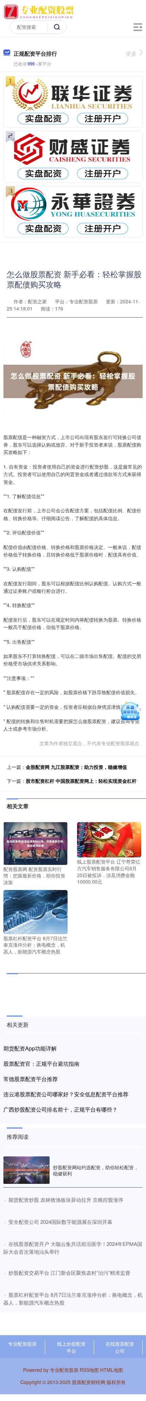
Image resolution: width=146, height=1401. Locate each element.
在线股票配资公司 (120, 1347)
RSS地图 (89, 1369)
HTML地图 (111, 1369)
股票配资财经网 (88, 1382)
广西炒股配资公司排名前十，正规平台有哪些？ (60, 1109)
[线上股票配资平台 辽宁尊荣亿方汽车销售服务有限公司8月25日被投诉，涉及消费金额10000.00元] (109, 839)
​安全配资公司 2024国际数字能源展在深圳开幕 (60, 1221)
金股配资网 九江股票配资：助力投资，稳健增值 (76, 766)
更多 (131, 53)
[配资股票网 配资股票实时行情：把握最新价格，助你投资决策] (35, 842)
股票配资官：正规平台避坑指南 (41, 1063)
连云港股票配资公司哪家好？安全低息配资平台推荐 (65, 1094)
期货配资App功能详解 (30, 1048)
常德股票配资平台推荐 (30, 1079)
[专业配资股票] (40, 11)
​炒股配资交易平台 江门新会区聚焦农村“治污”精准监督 (69, 1272)
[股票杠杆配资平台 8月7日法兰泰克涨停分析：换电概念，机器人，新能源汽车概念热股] (35, 911)
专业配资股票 (22, 1343)
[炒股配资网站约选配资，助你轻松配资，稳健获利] (26, 1170)
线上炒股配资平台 (71, 1347)
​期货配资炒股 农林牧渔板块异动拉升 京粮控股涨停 (65, 1199)
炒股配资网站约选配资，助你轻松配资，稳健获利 (96, 1170)
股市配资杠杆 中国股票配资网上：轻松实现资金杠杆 (81, 780)
